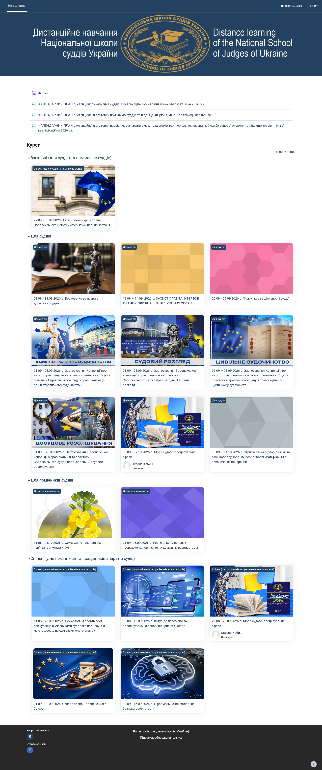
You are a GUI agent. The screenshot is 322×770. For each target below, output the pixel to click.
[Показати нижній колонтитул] (314, 764)
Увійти (314, 6)
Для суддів (41, 236)
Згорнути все (285, 152)
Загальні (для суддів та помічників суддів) (71, 157)
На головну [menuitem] (16, 6)
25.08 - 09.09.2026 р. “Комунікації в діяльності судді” (250, 298)
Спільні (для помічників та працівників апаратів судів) (83, 558)
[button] (293, 6)
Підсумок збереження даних (161, 737)
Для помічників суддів (52, 480)
